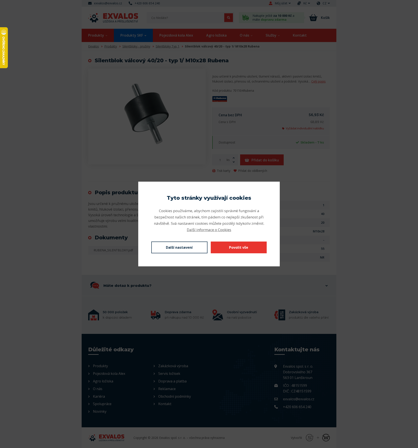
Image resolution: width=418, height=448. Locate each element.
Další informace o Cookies (209, 229)
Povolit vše (238, 247)
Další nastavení (179, 247)
